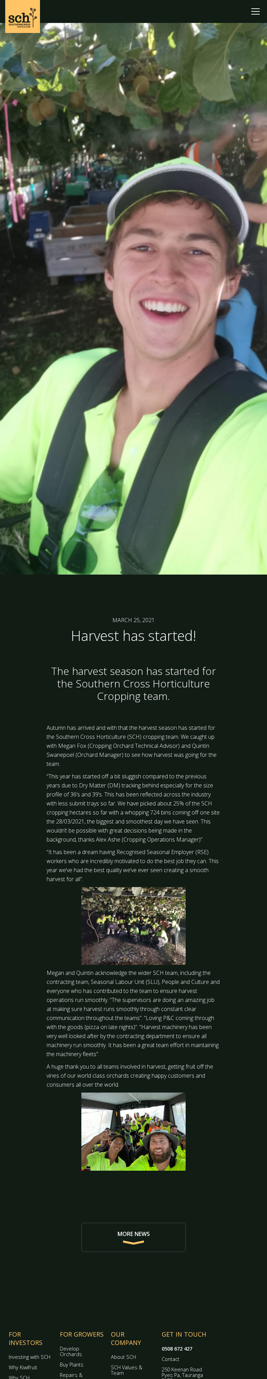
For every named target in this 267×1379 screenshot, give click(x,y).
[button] (255, 11)
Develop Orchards (71, 1351)
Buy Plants (71, 1364)
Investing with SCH (29, 1357)
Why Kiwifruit (23, 1367)
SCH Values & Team (126, 1370)
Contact (170, 1359)
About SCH (123, 1357)
